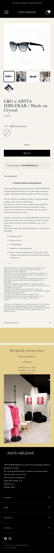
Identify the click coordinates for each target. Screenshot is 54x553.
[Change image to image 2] (21, 76)
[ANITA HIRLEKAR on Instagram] (10, 539)
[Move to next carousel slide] (50, 346)
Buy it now (27, 153)
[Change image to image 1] (9, 76)
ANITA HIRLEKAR (22, 545)
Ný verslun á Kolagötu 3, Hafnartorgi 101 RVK (27, 3)
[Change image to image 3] (33, 76)
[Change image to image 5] (9, 88)
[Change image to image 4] (45, 76)
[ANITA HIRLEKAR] (27, 12)
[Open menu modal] (6, 12)
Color (6, 126)
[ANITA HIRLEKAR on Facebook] (5, 539)
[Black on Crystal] (7, 133)
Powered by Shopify (10, 548)
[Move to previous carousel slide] (4, 346)
